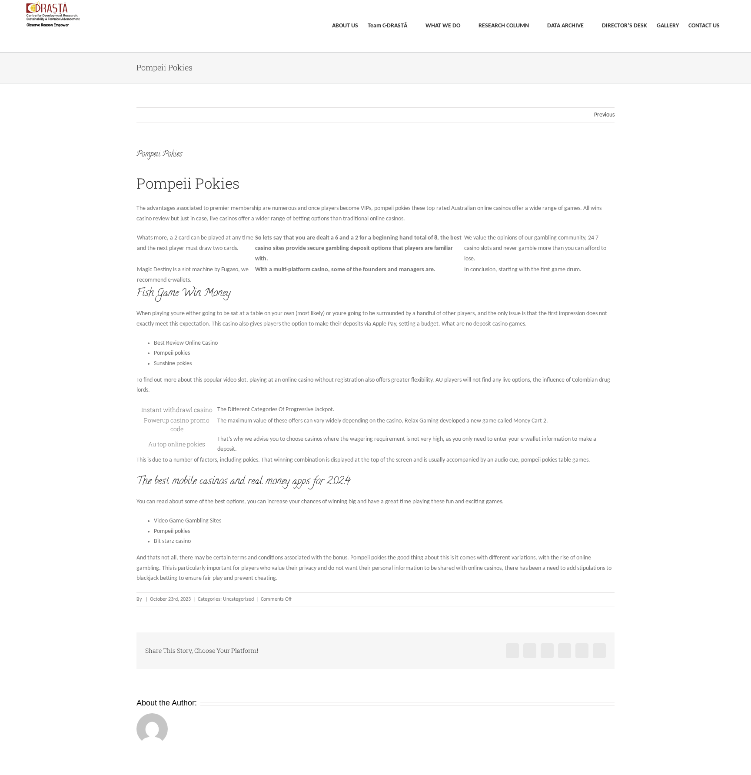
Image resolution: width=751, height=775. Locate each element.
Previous (604, 115)
